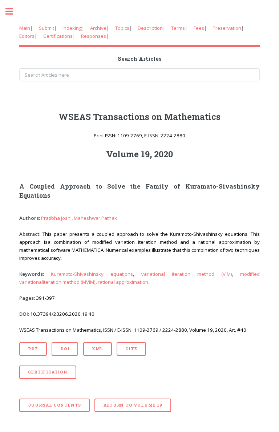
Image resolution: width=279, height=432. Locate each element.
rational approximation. (123, 282)
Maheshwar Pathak (95, 218)
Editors (27, 36)
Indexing (72, 28)
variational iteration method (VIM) (186, 274)
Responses (93, 36)
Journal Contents (54, 405)
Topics (122, 28)
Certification (47, 372)
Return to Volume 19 (132, 405)
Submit (46, 28)
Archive (98, 28)
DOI (64, 348)
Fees (199, 28)
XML (97, 348)
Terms (178, 28)
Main (24, 28)
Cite (131, 348)
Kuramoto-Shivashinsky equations (92, 274)
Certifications (58, 36)
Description (150, 28)
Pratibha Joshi (56, 218)
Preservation (227, 28)
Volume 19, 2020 (139, 154)
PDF (33, 348)
